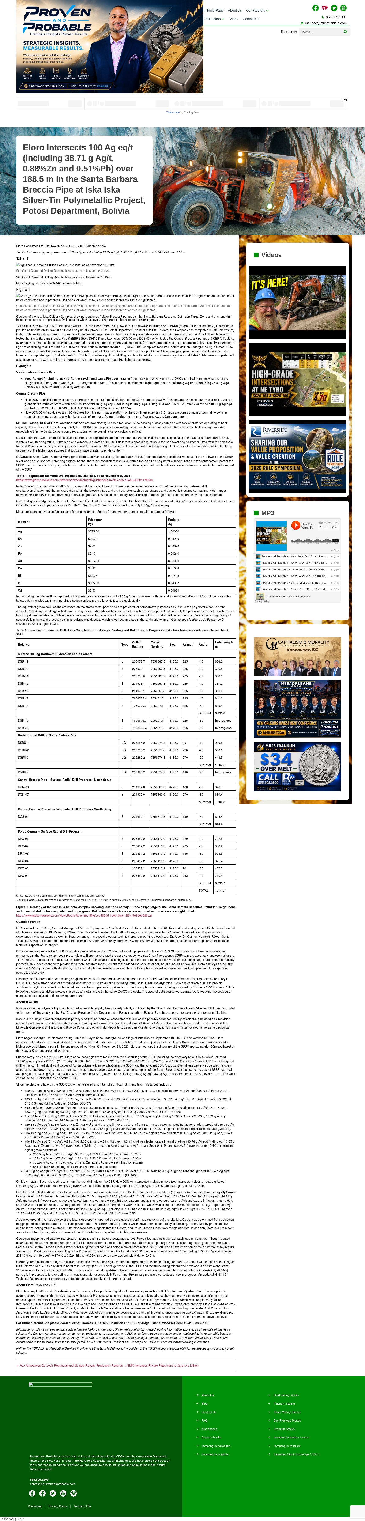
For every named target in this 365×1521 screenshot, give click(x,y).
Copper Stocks (211, 1437)
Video (234, 19)
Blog (204, 1403)
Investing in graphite (215, 1454)
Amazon (42, 1493)
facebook (32, 1493)
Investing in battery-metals (291, 1437)
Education (213, 19)
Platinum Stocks (284, 1403)
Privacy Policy (58, 1506)
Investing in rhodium (287, 1446)
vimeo (73, 1493)
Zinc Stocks (209, 1429)
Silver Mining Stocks (287, 1412)
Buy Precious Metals (287, 1420)
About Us (235, 10)
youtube (63, 1493)
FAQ (204, 1420)
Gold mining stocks (286, 1395)
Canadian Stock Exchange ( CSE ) (296, 1454)
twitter (53, 1493)
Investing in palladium (216, 1446)
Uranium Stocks (284, 1429)
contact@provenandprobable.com (52, 1484)
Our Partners (255, 10)
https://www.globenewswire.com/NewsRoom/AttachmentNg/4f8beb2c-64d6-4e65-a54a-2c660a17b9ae (84, 480)
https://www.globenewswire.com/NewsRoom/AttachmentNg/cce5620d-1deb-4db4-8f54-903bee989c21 (84, 915)
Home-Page (215, 10)
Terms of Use (82, 1506)
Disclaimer (289, 32)
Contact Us (251, 19)
